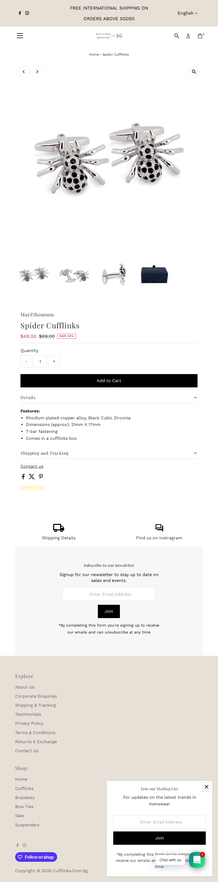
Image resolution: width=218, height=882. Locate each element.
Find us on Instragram (159, 537)
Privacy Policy (29, 723)
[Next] (37, 72)
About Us (24, 687)
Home (94, 54)
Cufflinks (24, 788)
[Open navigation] (20, 36)
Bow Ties (24, 806)
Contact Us (26, 750)
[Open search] (176, 36)
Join (108, 611)
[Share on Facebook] (24, 477)
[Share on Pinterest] (41, 477)
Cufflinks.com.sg (70, 870)
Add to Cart (109, 380)
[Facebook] (20, 13)
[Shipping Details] (58, 530)
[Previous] (24, 72)
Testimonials (28, 714)
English (186, 13)
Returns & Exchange (36, 741)
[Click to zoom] (194, 72)
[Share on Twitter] (32, 477)
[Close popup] (206, 787)
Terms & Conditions (35, 732)
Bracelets (25, 797)
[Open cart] (200, 36)
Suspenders (27, 824)
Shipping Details (59, 537)
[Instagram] (27, 13)
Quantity (29, 350)
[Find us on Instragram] (159, 530)
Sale (19, 815)
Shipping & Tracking (35, 705)
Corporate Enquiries (36, 696)
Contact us (31, 466)
